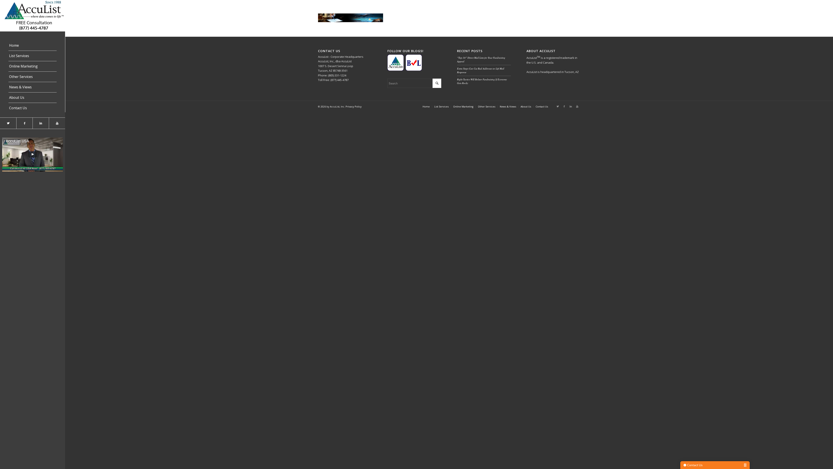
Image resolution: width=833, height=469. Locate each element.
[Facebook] (24, 123)
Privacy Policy (354, 106)
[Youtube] (57, 123)
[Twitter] (8, 123)
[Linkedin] (41, 123)
